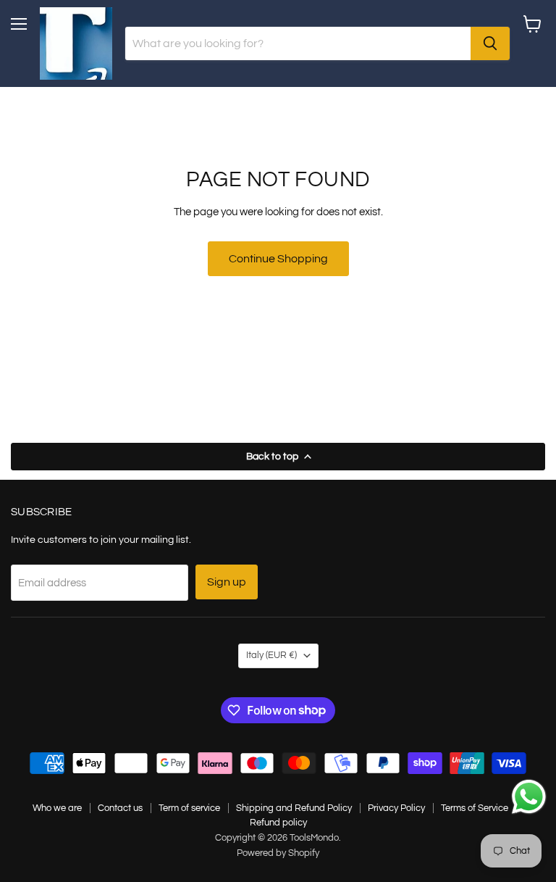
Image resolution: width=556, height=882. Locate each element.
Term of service (189, 808)
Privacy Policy (396, 808)
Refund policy (278, 822)
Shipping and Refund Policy (294, 808)
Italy (271, 655)
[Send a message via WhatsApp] (529, 797)
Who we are (57, 808)
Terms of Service (474, 808)
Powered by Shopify (278, 853)
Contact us (120, 808)
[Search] (490, 43)
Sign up (226, 582)
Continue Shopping (278, 259)
